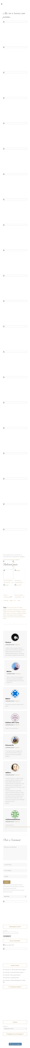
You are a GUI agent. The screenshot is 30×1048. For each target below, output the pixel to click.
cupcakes (19, 613)
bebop (15, 609)
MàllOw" (8, 699)
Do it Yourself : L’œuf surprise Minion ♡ (12, 975)
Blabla (11, 600)
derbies (24, 613)
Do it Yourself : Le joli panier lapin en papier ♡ (14, 972)
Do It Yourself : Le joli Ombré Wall (11, 977)
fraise (8, 615)
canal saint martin (10, 611)
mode (4, 618)
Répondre (18, 644)
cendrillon (18, 611)
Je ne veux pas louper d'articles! (14, 885)
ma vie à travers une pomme (17, 617)
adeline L (8, 772)
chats (23, 611)
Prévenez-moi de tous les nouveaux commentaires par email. (13, 887)
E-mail (5, 931)
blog (4, 611)
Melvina (9, 671)
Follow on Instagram (16, 1044)
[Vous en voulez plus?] (8, 945)
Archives (5, 1026)
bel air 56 (20, 609)
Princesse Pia (9, 745)
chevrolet (13, 613)
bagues (5, 609)
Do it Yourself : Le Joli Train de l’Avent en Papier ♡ (15, 969)
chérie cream (6, 613)
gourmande (14, 615)
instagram (20, 615)
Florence (8, 642)
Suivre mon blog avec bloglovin (11, 559)
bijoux (24, 609)
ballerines (10, 609)
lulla (8, 617)
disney (4, 615)
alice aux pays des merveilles (14, 607)
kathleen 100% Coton (12, 722)
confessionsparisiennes (12, 819)
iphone (5, 617)
